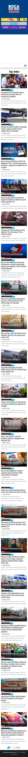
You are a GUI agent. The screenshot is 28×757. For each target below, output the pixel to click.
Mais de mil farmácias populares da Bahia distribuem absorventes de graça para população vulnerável (13, 733)
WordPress (19, 752)
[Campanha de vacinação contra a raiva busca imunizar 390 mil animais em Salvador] (14, 81)
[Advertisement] (14, 49)
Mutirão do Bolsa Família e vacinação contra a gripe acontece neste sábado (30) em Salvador (14, 129)
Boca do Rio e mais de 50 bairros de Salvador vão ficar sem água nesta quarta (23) (13, 335)
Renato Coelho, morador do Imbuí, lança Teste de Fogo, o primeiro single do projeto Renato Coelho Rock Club (12, 560)
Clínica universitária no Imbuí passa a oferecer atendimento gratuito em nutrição (13, 404)
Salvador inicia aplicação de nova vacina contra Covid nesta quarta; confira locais (12, 595)
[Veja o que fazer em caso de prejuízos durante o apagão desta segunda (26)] (14, 425)
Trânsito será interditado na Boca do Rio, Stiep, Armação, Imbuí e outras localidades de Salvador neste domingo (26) (13, 665)
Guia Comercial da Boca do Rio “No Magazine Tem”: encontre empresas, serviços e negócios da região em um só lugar (14, 164)
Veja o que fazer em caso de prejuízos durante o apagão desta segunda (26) (12, 438)
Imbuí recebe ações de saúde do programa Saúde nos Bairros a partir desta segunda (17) (13, 200)
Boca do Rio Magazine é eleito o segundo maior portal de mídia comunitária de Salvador (12, 473)
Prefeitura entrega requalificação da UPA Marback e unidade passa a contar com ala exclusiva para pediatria (13, 628)
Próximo (18, 747)
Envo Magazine (14, 754)
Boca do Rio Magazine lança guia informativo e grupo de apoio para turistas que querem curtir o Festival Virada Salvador (13, 265)
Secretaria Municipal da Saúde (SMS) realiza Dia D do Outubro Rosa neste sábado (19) (13, 370)
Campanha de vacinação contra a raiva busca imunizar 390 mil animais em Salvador (12, 94)
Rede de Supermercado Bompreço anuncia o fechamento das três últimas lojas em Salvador (13, 301)
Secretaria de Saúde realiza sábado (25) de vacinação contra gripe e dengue (13, 698)
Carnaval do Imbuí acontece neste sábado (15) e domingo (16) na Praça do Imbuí (13, 232)
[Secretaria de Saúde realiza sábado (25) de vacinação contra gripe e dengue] (14, 685)
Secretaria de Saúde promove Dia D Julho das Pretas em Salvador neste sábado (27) (13, 524)
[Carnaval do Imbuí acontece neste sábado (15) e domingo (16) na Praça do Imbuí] (14, 218)
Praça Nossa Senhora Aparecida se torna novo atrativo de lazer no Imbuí (13, 491)
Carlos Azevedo (6, 494)
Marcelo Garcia (6, 99)
